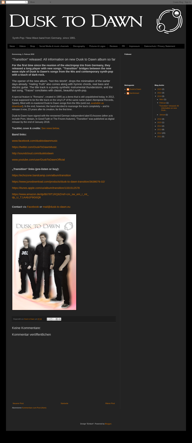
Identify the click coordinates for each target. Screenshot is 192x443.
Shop (32, 46)
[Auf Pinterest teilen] (59, 319)
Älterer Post (110, 403)
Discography (79, 46)
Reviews (114, 46)
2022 (159, 93)
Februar (162, 103)
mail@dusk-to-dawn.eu (56, 206)
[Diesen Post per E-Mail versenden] (48, 319)
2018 (159, 96)
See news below (50, 128)
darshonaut (134, 93)
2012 (159, 133)
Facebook (33, 206)
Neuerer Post (18, 403)
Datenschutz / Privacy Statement (159, 46)
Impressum (134, 46)
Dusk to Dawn (135, 89)
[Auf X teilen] (54, 319)
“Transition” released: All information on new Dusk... (169, 108)
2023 (159, 89)
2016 (159, 119)
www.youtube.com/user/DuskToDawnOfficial (38, 159)
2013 (159, 129)
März (161, 99)
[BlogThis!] (51, 319)
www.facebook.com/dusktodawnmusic (34, 140)
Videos (22, 46)
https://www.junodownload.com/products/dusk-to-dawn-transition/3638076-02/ (58, 181)
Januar (162, 115)
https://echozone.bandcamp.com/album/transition (41, 175)
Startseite (64, 403)
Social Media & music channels (54, 46)
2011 (159, 137)
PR (123, 46)
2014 (159, 126)
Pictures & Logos (97, 46)
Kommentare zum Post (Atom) (34, 408)
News (12, 46)
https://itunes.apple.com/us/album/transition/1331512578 (46, 187)
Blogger (108, 424)
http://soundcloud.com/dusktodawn (33, 153)
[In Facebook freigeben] (56, 319)
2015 (159, 122)
